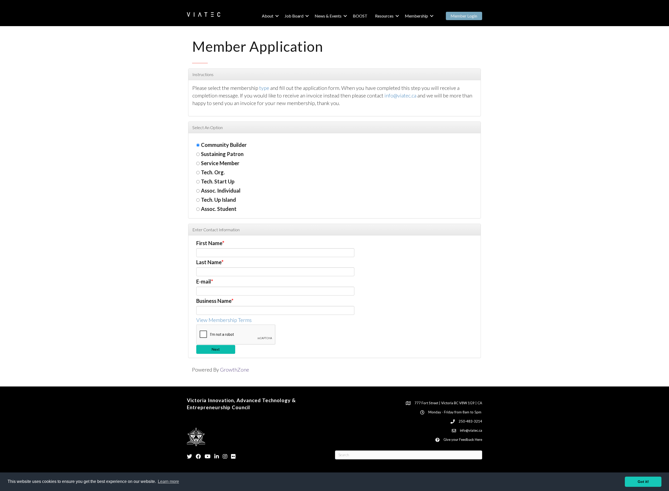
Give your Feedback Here (462, 439)
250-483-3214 (470, 421)
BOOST (360, 15)
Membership (416, 15)
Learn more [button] (168, 481)
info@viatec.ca (400, 95)
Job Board (294, 15)
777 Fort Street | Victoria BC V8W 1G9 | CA (448, 403)
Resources (384, 15)
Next (216, 349)
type (264, 88)
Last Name (208, 262)
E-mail (203, 281)
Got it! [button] (643, 482)
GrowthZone (234, 369)
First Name (209, 243)
